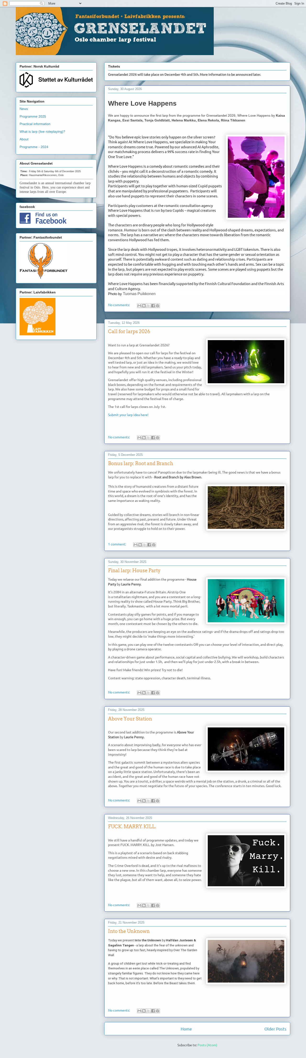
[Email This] (139, 305)
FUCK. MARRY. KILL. (132, 826)
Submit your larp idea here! (128, 414)
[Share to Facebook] (153, 305)
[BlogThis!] (144, 305)
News (24, 109)
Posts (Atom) (207, 1045)
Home (186, 1028)
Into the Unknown (129, 931)
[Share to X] (148, 305)
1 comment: (117, 544)
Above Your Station (130, 719)
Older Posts (275, 1028)
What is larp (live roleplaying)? (42, 131)
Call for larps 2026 (129, 331)
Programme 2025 (33, 116)
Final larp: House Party (134, 570)
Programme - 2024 (34, 147)
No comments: (119, 305)
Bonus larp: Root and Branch (140, 463)
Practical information (35, 124)
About (24, 139)
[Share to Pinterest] (157, 305)
